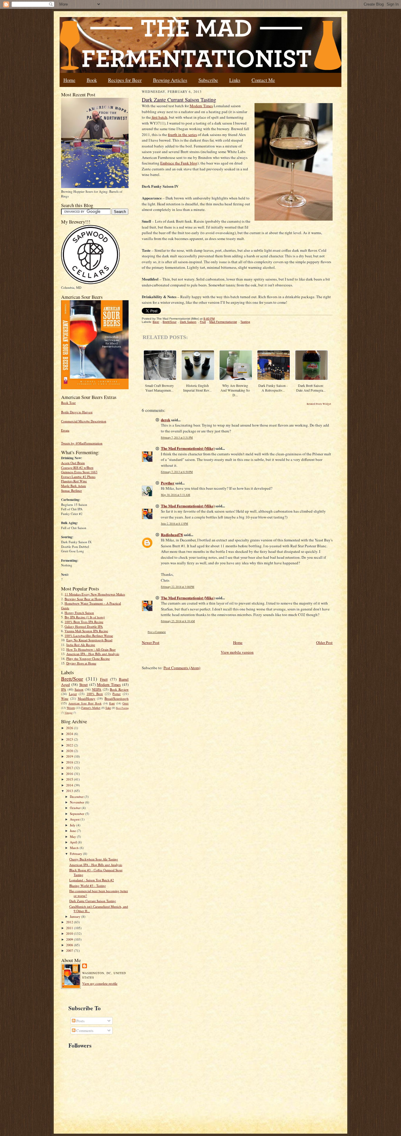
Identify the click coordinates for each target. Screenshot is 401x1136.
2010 (70, 933)
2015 (70, 779)
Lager (73, 694)
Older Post (324, 642)
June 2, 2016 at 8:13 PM (174, 524)
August (75, 819)
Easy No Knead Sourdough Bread (89, 640)
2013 (70, 790)
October (76, 808)
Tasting (245, 321)
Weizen (71, 708)
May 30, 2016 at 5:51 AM (175, 495)
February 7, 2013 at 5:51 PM (177, 437)
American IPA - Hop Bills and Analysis (92, 654)
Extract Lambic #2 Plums (78, 476)
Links (234, 80)
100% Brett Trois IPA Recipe (84, 622)
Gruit (125, 703)
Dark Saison (188, 321)
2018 (70, 762)
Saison (79, 689)
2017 (70, 768)
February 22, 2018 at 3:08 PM (177, 587)
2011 (70, 928)
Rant (112, 703)
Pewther (167, 483)
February (76, 853)
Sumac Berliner (71, 490)
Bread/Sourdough (117, 698)
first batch (159, 117)
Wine (64, 698)
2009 (70, 939)
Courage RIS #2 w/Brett (77, 467)
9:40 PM (209, 318)
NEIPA (96, 689)
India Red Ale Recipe (80, 644)
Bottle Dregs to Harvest (76, 412)
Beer (156, 321)
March (75, 847)
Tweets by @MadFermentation (81, 443)
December (77, 796)
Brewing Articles (170, 80)
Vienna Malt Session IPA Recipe (86, 631)
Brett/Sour (72, 678)
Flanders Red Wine (74, 481)
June (73, 830)
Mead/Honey (86, 698)
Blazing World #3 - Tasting (87, 885)
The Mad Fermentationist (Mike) (188, 448)
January (75, 916)
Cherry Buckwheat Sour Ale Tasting (93, 859)
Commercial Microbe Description (83, 421)
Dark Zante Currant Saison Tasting (92, 901)
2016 (70, 773)
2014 (70, 785)
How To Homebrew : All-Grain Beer (91, 649)
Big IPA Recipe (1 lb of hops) (85, 617)
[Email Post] (217, 318)
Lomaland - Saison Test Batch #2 (91, 880)
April (74, 842)
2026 (70, 728)
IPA (63, 689)
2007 (70, 950)
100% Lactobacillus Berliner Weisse (89, 635)
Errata (65, 430)
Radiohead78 (172, 534)
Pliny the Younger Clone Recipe (88, 658)
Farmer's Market (90, 708)
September (77, 813)
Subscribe (208, 80)
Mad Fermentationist (223, 321)
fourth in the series (182, 134)
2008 (70, 945)
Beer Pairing (122, 708)
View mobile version (237, 652)
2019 (70, 756)
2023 (70, 739)
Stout (83, 684)
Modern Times (109, 684)
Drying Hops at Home (81, 663)
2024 (70, 733)
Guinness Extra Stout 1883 (79, 472)
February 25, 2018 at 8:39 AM (178, 621)
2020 (70, 751)
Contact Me (263, 80)
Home (69, 80)
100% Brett (95, 694)
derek (165, 419)
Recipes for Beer (125, 80)
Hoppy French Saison (79, 612)
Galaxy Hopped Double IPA (84, 626)
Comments (84, 1030)
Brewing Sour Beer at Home (84, 599)
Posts (80, 1020)
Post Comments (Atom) (182, 667)
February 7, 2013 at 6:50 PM (177, 472)
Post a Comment (157, 632)
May (73, 836)
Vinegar (69, 712)
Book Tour (68, 402)
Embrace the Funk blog (178, 163)
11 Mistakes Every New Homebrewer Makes (95, 594)
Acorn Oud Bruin (73, 463)
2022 (70, 745)
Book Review (119, 689)
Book (92, 80)
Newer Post (150, 642)
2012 (70, 922)
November (77, 802)
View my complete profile (99, 983)
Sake (108, 708)
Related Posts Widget (319, 404)
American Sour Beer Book (84, 703)
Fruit (104, 679)
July (73, 825)
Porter (116, 694)
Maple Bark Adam (73, 486)
